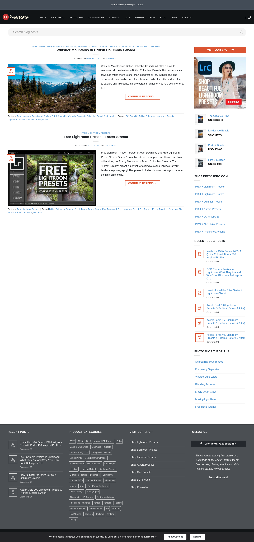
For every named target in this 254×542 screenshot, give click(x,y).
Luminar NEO (76, 480)
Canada (103, 46)
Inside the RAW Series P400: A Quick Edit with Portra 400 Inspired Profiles (223, 254)
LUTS (127, 18)
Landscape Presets (165, 116)
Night (81, 486)
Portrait (96, 503)
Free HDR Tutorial (205, 406)
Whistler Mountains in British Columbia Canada (96, 50)
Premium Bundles (78, 508)
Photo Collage (76, 491)
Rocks (11, 212)
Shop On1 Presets (140, 472)
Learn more (150, 536)
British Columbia (87, 46)
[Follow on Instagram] (249, 17)
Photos (139, 18)
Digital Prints (76, 458)
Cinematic (96, 447)
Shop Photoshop (139, 487)
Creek (77, 209)
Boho (119, 441)
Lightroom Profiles (78, 475)
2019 (88, 441)
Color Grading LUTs (79, 452)
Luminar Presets (93, 480)
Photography (93, 491)
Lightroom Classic (16, 120)
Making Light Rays (205, 399)
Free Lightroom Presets (96, 133)
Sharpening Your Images (209, 361)
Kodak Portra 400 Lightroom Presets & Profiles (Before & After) (225, 336)
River (181, 209)
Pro (107, 508)
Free (174, 18)
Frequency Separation (207, 369)
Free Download (109, 209)
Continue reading (142, 96)
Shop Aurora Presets (142, 464)
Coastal (107, 447)
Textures (100, 514)
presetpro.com (42, 120)
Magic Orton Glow (205, 391)
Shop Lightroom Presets (144, 442)
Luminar (114, 18)
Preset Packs (96, 508)
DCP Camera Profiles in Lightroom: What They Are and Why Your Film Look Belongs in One (224, 274)
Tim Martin (112, 59)
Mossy (155, 209)
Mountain (30, 120)
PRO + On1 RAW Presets (210, 224)
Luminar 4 (95, 475)
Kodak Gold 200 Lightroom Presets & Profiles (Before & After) (225, 307)
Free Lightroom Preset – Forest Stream (96, 137)
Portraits (107, 503)
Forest (84, 209)
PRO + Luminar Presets (209, 201)
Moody (73, 486)
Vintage (110, 514)
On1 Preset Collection (98, 486)
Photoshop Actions (105, 497)
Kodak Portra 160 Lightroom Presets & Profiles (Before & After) (225, 321)
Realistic (88, 514)
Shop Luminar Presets (143, 457)
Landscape (109, 463)
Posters (118, 503)
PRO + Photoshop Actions (210, 231)
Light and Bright (88, 469)
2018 (80, 441)
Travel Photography (147, 46)
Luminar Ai (108, 475)
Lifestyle (74, 469)
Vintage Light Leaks (206, 376)
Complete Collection (121, 46)
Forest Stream (94, 209)
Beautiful (134, 116)
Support (187, 18)
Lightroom (58, 18)
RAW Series (75, 514)
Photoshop (76, 18)
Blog (163, 18)
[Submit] (241, 32)
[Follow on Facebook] (245, 17)
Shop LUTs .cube (140, 479)
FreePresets (145, 209)
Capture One (96, 18)
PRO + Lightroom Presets (210, 186)
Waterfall (37, 212)
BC (127, 116)
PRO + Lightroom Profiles (209, 194)
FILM (152, 18)
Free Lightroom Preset (128, 209)
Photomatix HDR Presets (81, 497)
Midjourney (110, 480)
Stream (18, 212)
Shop (43, 18)
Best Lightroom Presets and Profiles (54, 46)
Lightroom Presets (107, 469)
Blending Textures (205, 384)
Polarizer (163, 209)
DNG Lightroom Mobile (96, 458)
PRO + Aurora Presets (208, 209)
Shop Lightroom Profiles (143, 449)
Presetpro (173, 209)
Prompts (116, 508)
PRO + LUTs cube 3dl (207, 216)
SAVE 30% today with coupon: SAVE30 (127, 5)
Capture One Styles (79, 447)
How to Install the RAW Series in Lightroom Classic (224, 292)
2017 (72, 441)
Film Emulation (77, 463)
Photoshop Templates (80, 503)
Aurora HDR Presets (103, 441)
